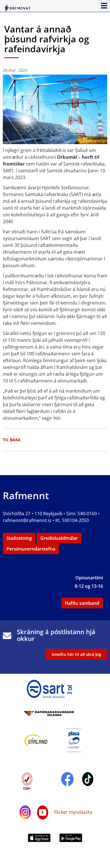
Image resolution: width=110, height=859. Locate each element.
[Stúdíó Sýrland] (36, 740)
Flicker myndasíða (72, 812)
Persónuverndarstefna (30, 549)
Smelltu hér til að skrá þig (76, 654)
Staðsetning (19, 538)
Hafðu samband (82, 603)
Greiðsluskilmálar (59, 538)
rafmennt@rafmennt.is (27, 520)
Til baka (12, 439)
